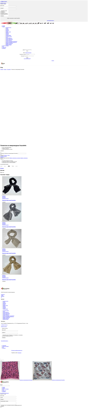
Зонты (7, 37)
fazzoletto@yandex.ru (50, 20)
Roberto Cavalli (8, 31)
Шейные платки (8, 44)
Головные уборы (9, 36)
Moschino (7, 30)
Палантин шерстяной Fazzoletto (9, 200)
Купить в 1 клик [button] (7, 155)
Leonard (7, 29)
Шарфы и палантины (9, 43)
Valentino (7, 33)
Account (7, 393)
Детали (2, 168)
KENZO (7, 28)
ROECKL (7, 32)
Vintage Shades (8, 35)
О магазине (4, 390)
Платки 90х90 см (6, 312)
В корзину (2, 155)
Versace (7, 34)
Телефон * (2, 8)
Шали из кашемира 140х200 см (11, 42)
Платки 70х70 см (9, 40)
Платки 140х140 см (9, 39)
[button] (3, 3)
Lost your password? (27, 58)
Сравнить (2, 157)
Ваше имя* (2, 395)
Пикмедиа (19, 352)
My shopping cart (3, 393)
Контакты (4, 391)
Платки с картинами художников (11, 41)
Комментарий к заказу (4, 401)
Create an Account (28, 52)
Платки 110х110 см (9, 38)
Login (27, 57)
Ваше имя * (2, 5)
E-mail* (1, 397)
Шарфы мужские (6, 318)
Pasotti (4, 304)
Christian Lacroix (8, 27)
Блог (3, 389)
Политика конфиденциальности (16, 350)
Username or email (23, 54)
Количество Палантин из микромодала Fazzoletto (8, 153)
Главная (3, 387)
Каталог (3, 388)
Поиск (1, 384)
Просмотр (4, 197)
